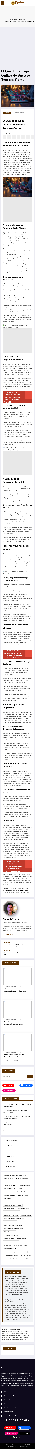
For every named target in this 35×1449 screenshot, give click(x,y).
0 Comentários (21, 116)
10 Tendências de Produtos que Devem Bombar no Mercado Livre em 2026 (16, 1056)
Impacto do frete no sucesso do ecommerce (14, 1218)
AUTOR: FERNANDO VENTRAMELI (12, 1329)
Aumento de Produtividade (22, 1178)
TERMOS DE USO (17, 1319)
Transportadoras (25, 1258)
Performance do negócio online (11, 1242)
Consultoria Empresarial (24, 1185)
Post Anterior (7, 942)
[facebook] (4, 137)
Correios (20, 1188)
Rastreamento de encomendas (11, 1255)
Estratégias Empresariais (23, 1208)
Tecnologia (8, 1156)
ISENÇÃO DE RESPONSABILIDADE (13, 1294)
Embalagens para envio (9, 1195)
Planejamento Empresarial (10, 1248)
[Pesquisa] (29, 3)
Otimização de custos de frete (11, 1235)
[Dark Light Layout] (32, 3)
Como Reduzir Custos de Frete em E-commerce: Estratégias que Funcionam (16, 1023)
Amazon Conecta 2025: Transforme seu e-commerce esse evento (17, 946)
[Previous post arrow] (30, 945)
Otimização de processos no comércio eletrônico (15, 1238)
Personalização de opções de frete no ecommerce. (15, 1245)
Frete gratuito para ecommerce (11, 1215)
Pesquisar (9, 1071)
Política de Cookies (9, 1411)
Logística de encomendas (9, 1222)
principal (24, 1252)
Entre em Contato (8, 1399)
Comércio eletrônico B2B (9, 1185)
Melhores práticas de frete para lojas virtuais (14, 1228)
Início (5, 1391)
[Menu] (2, 3)
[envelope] (18, 137)
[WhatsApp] (28, 137)
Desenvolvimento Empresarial (11, 1191)
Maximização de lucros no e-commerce (13, 1225)
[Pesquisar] (30, 1076)
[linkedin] (14, 137)
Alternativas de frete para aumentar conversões (15, 1175)
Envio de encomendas (23, 1195)
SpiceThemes (25, 1446)
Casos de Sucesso (10, 1140)
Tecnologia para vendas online (11, 1258)
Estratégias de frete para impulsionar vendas (14, 1202)
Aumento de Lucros (8, 1178)
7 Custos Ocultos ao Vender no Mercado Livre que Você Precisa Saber (14, 990)
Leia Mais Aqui (4, 1387)
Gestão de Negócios (26, 1215)
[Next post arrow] (30, 954)
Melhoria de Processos (9, 1232)
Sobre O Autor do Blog (10, 1396)
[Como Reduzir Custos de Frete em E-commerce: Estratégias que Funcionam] (17, 1009)
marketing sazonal (24, 890)
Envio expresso (7, 1198)
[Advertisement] (17, 45)
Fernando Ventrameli (19, 112)
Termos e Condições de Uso (11, 1415)
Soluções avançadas (26, 1255)
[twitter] (9, 137)
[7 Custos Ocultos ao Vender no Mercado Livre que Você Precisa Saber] (17, 976)
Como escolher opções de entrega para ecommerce (16, 1181)
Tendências (6, 112)
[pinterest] (23, 137)
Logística (8, 1146)
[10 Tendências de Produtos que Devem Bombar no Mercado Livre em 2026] (17, 1042)
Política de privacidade (10, 1403)
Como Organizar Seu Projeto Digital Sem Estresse (16, 953)
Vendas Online (9, 1166)
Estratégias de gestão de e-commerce (12, 1205)
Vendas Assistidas (8, 1262)
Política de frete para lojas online (11, 1252)
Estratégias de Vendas (9, 1208)
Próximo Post (7, 950)
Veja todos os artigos (8, 934)
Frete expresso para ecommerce (11, 1212)
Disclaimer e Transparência (11, 1407)
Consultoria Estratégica (9, 1188)
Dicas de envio (24, 1191)
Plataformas (9, 1151)
